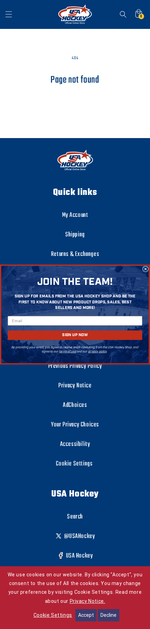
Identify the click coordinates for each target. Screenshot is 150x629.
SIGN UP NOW (75, 335)
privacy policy (97, 352)
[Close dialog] (145, 268)
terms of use (67, 352)
